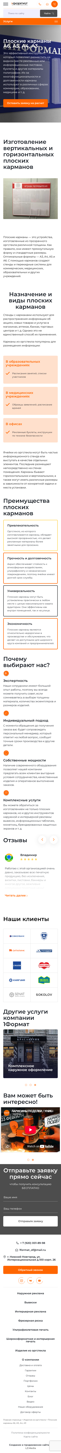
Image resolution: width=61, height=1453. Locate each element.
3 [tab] (35, 1085)
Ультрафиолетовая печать (30, 1329)
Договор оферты (30, 1412)
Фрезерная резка (30, 1320)
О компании (30, 1359)
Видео (30, 1401)
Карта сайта (31, 1436)
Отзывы (30, 1375)
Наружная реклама (30, 1293)
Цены (30, 1386)
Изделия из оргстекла (34, 1420)
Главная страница (12, 1420)
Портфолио (31, 1380)
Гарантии (30, 1370)
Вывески (30, 1302)
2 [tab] (31, 1085)
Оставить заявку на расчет (25, 103)
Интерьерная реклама (30, 1311)
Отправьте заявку (30, 1221)
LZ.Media (30, 1448)
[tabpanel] (30, 74)
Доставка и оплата (31, 1365)
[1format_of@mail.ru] (47, 4)
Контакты (30, 1391)
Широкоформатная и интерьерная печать (30, 1340)
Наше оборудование (30, 1406)
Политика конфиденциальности (30, 1432)
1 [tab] (26, 1085)
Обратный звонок (54, 4)
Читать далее (15, 895)
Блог (30, 1396)
